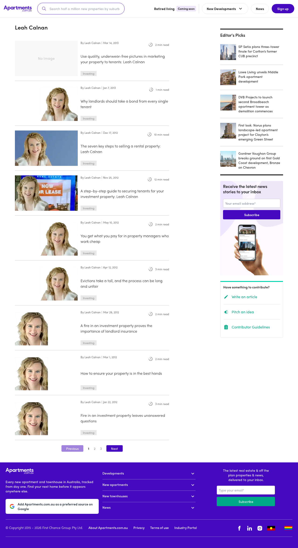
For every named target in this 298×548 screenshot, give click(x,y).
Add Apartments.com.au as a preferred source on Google (55, 506)
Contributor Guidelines (251, 327)
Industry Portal (185, 527)
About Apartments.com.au (108, 527)
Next (114, 448)
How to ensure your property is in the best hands (121, 373)
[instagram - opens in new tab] (260, 528)
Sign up (283, 8)
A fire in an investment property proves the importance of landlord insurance (116, 328)
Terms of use (159, 527)
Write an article (244, 296)
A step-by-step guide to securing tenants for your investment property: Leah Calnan (122, 193)
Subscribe (251, 214)
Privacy (139, 527)
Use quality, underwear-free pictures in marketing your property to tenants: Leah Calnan (123, 58)
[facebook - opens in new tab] (239, 528)
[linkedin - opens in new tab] (249, 528)
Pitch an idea (243, 311)
